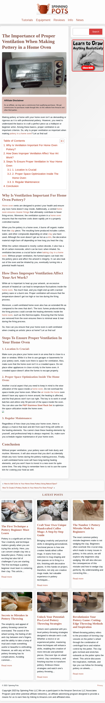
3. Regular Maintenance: (26, 182)
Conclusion (12, 186)
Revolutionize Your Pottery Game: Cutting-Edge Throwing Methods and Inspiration (88, 621)
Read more (6, 577)
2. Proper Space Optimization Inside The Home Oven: (35, 175)
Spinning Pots (13, 685)
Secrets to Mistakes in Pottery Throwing (14, 617)
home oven (55, 215)
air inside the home (50, 392)
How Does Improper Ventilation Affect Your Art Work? (32, 155)
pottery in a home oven (21, 133)
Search (95, 31)
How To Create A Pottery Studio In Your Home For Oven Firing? (27, 488)
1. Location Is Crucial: (24, 169)
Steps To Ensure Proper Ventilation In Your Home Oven (34, 163)
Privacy (100, 685)
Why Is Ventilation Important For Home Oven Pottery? (31, 147)
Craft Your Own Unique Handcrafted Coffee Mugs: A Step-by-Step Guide (51, 530)
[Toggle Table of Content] (61, 141)
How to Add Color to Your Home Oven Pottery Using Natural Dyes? (30, 484)
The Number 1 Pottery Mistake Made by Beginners (86, 528)
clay (13, 230)
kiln (49, 237)
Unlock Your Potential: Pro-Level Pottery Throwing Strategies (51, 620)
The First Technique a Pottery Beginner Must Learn (15, 530)
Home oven (7, 205)
